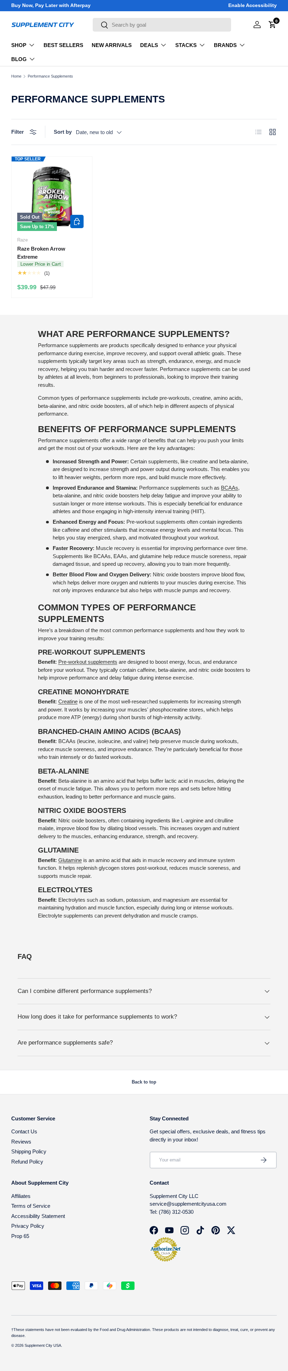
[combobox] (162, 25)
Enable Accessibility (252, 5)
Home (16, 76)
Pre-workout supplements (87, 662)
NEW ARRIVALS (112, 45)
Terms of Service (30, 1206)
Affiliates (21, 1196)
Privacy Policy (27, 1226)
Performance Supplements (50, 76)
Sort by (63, 132)
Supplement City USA (43, 1345)
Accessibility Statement (38, 1216)
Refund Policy (27, 1162)
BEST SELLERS (63, 45)
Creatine (68, 701)
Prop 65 (20, 1236)
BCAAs (229, 488)
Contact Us (24, 1131)
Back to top (144, 1082)
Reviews (21, 1142)
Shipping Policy (28, 1151)
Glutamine (70, 860)
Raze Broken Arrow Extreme (41, 253)
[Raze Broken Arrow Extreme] (51, 196)
